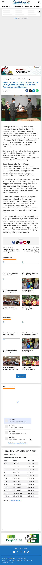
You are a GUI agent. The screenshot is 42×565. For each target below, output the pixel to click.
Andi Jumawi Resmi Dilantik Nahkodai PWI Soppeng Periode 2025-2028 (10, 308)
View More (21, 376)
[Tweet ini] (30, 90)
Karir (11, 562)
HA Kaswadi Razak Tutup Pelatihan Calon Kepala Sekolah (31, 250)
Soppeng (5, 91)
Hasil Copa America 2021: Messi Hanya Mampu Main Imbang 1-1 (11, 250)
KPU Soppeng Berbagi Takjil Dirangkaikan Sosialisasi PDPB (10, 291)
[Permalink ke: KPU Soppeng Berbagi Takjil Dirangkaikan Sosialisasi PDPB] (11, 283)
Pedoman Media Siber (8, 560)
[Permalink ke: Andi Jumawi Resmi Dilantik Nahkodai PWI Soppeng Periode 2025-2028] (11, 300)
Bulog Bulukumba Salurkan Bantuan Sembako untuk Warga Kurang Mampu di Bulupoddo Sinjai (29, 291)
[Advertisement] (21, 42)
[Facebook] (13, 242)
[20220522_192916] (21, 538)
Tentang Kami (22, 558)
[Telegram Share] (33, 90)
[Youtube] (24, 242)
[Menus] (3, 2)
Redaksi (19, 560)
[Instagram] (21, 242)
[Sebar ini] (26, 90)
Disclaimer (4, 562)
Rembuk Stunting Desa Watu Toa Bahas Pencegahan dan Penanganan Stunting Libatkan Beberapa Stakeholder (10, 274)
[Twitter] (17, 242)
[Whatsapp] (37, 90)
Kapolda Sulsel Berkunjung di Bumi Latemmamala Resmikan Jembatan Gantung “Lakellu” (30, 308)
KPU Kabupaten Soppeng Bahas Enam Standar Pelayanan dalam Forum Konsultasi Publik (30, 274)
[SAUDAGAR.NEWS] (21, 2)
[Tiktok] (28, 242)
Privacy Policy (28, 560)
